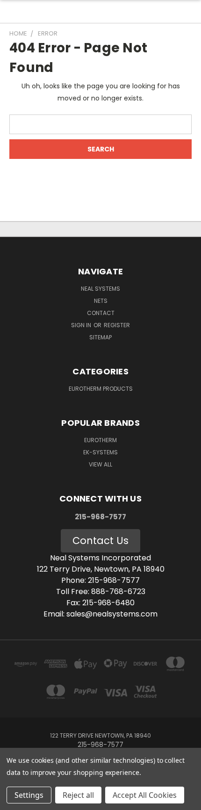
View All (100, 464)
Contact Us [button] (100, 540)
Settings (28, 795)
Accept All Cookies (145, 795)
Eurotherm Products (101, 389)
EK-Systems (100, 452)
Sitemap (100, 337)
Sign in (82, 325)
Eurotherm (100, 440)
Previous (14, 801)
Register (117, 325)
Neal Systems (100, 289)
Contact (101, 313)
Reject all (78, 795)
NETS (101, 301)
